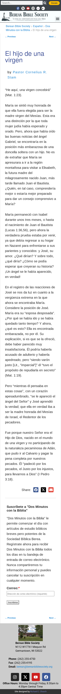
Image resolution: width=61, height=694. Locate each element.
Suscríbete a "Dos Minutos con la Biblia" (27, 508)
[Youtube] (28, 8)
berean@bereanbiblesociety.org (34, 666)
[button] (57, 19)
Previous (10, 37)
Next (52, 37)
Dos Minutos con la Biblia (28, 28)
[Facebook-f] (18, 8)
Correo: (13, 588)
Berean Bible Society (18, 26)
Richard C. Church (38, 691)
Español (38, 26)
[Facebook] (46, 677)
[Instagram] (33, 8)
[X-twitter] (23, 8)
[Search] (45, 3)
